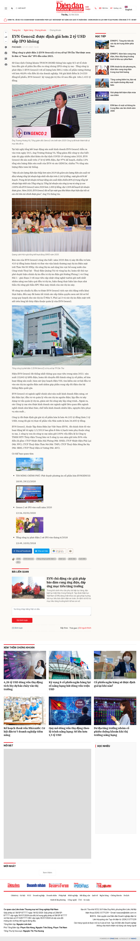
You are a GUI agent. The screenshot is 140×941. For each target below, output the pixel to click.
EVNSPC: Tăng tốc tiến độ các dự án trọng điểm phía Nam (122, 43)
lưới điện (82, 559)
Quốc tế (75, 20)
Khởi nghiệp (57, 20)
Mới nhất (22, 8)
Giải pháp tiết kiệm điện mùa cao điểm (123, 93)
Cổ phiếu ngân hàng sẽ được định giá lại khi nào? (114, 684)
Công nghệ (122, 20)
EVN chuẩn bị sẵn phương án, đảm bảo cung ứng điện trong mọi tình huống (123, 69)
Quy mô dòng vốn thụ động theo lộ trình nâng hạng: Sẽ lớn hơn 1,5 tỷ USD (69, 732)
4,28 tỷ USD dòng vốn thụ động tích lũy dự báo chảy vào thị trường (23, 686)
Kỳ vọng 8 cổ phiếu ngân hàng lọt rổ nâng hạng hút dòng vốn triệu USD (70, 686)
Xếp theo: (64, 628)
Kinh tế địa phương (111, 20)
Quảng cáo (117, 8)
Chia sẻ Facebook (23, 551)
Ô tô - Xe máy (131, 20)
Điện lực (62, 559)
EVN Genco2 (28, 559)
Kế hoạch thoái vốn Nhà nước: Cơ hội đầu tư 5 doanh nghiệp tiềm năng (24, 732)
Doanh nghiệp (29, 20)
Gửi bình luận (22, 620)
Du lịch (101, 20)
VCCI (22, 20)
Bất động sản (67, 20)
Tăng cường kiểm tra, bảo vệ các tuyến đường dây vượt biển (123, 82)
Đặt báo (105, 8)
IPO (18, 562)
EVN (18, 559)
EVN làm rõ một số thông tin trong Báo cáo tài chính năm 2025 (123, 108)
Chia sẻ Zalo (43, 551)
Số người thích (85, 628)
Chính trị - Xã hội (14, 20)
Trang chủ (16, 30)
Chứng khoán (55, 30)
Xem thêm (47, 872)
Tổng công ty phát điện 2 (46, 559)
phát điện (72, 559)
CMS (114, 938)
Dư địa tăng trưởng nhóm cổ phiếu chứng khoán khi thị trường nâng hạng (111, 732)
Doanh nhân (39, 20)
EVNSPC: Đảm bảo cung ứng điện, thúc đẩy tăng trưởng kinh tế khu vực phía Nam (123, 56)
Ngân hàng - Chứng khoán (88, 20)
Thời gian (73, 628)
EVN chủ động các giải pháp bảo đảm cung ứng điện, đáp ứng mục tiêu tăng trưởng (66, 582)
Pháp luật (48, 20)
